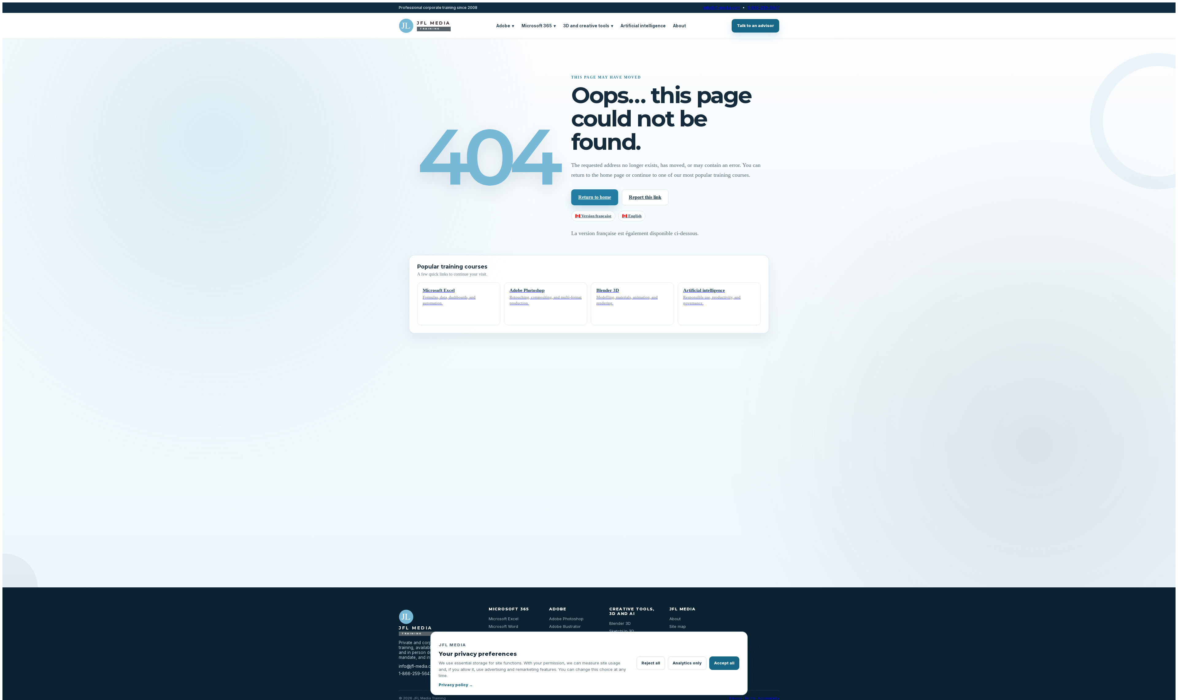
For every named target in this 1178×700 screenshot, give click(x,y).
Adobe (505, 25)
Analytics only (687, 663)
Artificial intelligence (643, 25)
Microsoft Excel (503, 618)
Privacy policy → (456, 685)
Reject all (650, 663)
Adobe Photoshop (566, 618)
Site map (677, 626)
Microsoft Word (503, 626)
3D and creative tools (588, 25)
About (679, 25)
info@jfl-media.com (721, 8)
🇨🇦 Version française (593, 216)
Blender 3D (620, 623)
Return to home (594, 197)
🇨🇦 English (631, 216)
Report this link (645, 197)
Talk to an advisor (755, 25)
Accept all (724, 663)
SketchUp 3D (621, 630)
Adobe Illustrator (565, 626)
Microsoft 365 (539, 25)
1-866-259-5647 (763, 8)
